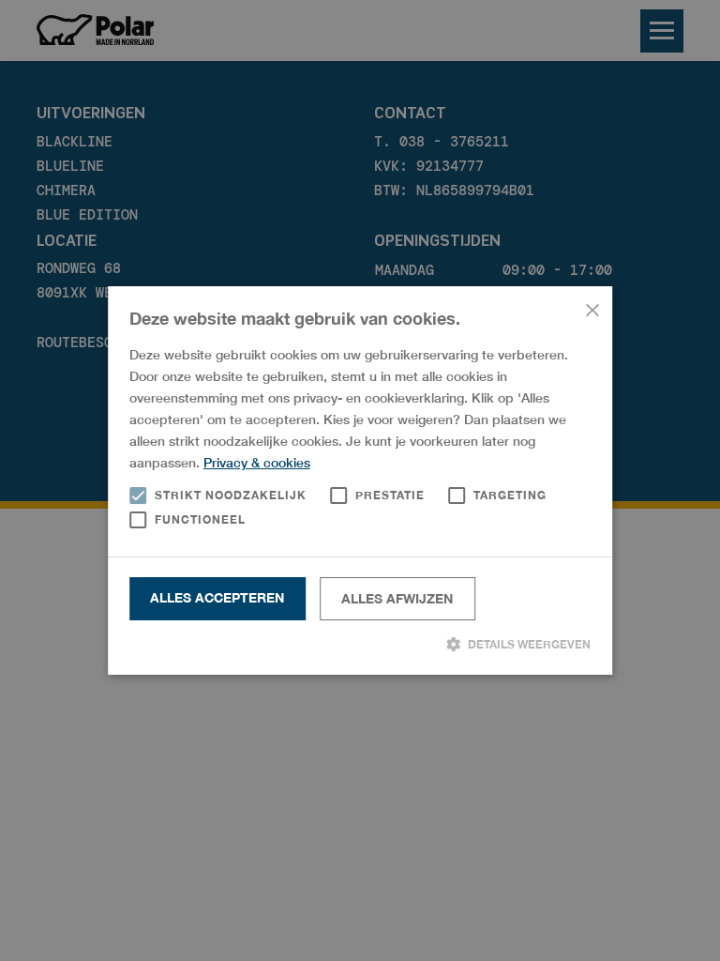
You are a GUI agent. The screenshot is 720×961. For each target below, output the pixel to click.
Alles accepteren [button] (217, 597)
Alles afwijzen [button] (397, 598)
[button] (360, 643)
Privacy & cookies (256, 462)
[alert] (360, 480)
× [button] (591, 307)
